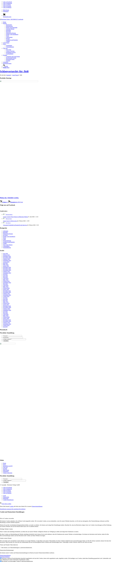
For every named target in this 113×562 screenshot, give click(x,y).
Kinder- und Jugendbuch (9, 236)
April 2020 (5, 314)
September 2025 (7, 260)
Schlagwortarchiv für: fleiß (14, 71)
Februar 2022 (6, 288)
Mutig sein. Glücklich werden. (9, 198)
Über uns (5, 467)
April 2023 (5, 278)
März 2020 (5, 315)
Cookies (12, 506)
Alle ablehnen (22, 509)
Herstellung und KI (7, 466)
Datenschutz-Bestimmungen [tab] (7, 550)
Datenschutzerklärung (37, 506)
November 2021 (7, 292)
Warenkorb (5, 11)
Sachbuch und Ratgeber (9, 242)
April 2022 (5, 285)
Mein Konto (6, 10)
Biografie (5, 232)
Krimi (4, 238)
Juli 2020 (5, 311)
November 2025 (7, 257)
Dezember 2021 (7, 291)
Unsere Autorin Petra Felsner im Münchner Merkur (15, 216)
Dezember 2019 (7, 320)
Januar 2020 (6, 318)
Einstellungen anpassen (5, 509)
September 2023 (7, 273)
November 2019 (7, 321)
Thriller (5, 243)
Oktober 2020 (6, 308)
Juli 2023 (5, 274)
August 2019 (6, 325)
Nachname (5, 337)
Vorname (5, 336)
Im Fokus (5, 235)
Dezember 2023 (7, 268)
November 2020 (7, 307)
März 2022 (5, 286)
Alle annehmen (15, 509)
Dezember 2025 (7, 256)
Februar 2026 (6, 255)
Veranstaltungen (7, 247)
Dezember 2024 (7, 267)
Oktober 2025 (6, 259)
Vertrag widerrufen (7, 473)
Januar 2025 (6, 266)
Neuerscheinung (7, 240)
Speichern (2, 556)
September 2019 (7, 324)
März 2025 (5, 264)
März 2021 (5, 302)
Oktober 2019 (6, 322)
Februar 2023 (6, 281)
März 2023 (5, 279)
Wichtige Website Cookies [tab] (6, 529)
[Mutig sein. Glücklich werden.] (19, 81)
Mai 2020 (5, 313)
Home (4, 463)
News (4, 464)
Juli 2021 (5, 297)
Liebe (4, 239)
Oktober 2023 (6, 271)
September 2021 (7, 295)
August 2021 (6, 296)
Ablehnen (7, 556)
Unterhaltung (6, 246)
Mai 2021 (5, 300)
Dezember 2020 (7, 306)
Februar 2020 (6, 317)
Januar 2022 (6, 289)
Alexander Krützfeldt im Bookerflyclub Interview (15, 225)
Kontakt (5, 468)
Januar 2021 (6, 304)
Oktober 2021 (6, 293)
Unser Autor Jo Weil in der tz (10, 221)
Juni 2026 (5, 253)
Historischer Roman (8, 233)
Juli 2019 (5, 326)
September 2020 (7, 310)
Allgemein (5, 231)
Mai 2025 (5, 263)
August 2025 (6, 262)
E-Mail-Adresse (7, 339)
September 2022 (7, 282)
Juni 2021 (5, 299)
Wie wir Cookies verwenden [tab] (7, 518)
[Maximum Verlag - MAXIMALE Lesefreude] (11, 19)
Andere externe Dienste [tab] (5, 538)
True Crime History (8, 244)
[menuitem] (58, 10)
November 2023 (7, 270)
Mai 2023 (5, 277)
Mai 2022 (5, 284)
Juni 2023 (5, 275)
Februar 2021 (6, 303)
